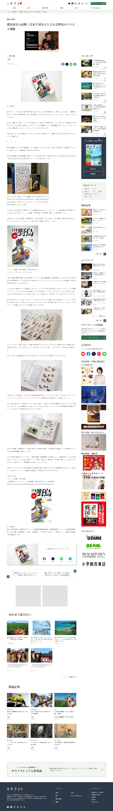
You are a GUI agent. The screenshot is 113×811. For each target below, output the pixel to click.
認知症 (100, 191)
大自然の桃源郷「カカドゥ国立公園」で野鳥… (64, 713)
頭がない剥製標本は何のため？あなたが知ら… (17, 713)
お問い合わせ (94, 802)
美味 (14, 8)
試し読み (93, 169)
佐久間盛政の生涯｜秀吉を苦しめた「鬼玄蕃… (99, 237)
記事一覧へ (99, 254)
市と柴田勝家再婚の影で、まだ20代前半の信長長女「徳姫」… (99, 62)
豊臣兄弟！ (87, 189)
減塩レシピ (87, 191)
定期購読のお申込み (96, 794)
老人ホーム (97, 194)
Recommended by (65, 676)
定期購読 (93, 174)
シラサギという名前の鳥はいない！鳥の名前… (41, 743)
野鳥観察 (61, 717)
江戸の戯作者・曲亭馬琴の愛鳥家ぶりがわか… (65, 743)
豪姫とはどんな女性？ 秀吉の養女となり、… (99, 210)
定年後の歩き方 (88, 194)
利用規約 (93, 799)
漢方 (91, 196)
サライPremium (76, 796)
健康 (61, 8)
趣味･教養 (45, 8)
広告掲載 (93, 797)
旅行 (29, 8)
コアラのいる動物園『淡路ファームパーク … (99, 219)
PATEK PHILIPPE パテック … (99, 228)
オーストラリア (69, 717)
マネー (94, 191)
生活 (76, 8)
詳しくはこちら (93, 338)
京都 (86, 196)
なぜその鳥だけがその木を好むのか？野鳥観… (41, 713)
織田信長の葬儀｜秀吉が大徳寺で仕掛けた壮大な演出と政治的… (99, 73)
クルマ (94, 189)
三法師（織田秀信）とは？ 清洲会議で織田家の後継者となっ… (99, 107)
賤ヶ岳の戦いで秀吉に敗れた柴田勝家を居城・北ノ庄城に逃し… (99, 95)
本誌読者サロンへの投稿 (97, 792)
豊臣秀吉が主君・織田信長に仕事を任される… (99, 246)
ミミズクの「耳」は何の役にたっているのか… (17, 743)
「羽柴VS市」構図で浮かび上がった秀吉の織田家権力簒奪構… (99, 128)
